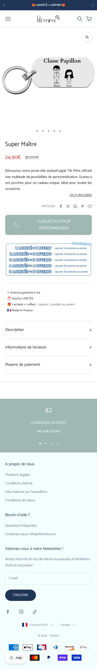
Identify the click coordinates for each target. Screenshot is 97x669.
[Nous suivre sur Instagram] (21, 611)
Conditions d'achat (18, 483)
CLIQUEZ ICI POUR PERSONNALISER (54, 225)
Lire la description (81, 194)
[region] (48, 421)
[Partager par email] (90, 206)
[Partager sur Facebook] (61, 206)
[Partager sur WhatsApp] (75, 206)
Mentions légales (17, 475)
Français (65, 625)
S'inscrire (20, 595)
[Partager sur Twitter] (68, 206)
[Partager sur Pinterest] (82, 206)
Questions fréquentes (21, 526)
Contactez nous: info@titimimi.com (30, 534)
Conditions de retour (20, 500)
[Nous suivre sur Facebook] (7, 611)
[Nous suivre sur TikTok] (34, 611)
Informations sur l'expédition (26, 492)
